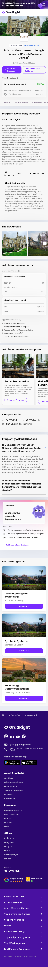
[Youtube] (18, 736)
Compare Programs (15, 400)
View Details (24, 606)
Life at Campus (21, 102)
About (7, 102)
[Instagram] (6, 736)
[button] (45, 243)
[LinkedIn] (12, 736)
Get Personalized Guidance (32, 70)
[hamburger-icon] (44, 12)
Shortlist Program (11, 70)
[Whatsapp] (24, 736)
